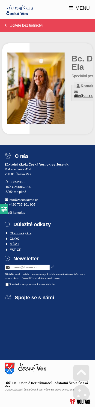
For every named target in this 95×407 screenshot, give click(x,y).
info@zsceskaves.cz (23, 200)
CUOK (14, 239)
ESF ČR (15, 250)
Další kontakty (15, 212)
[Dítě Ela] (36, 123)
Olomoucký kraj (21, 233)
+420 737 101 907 (22, 204)
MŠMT (14, 244)
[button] (79, 8)
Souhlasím (15, 284)
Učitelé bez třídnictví (26, 25)
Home (19, 10)
